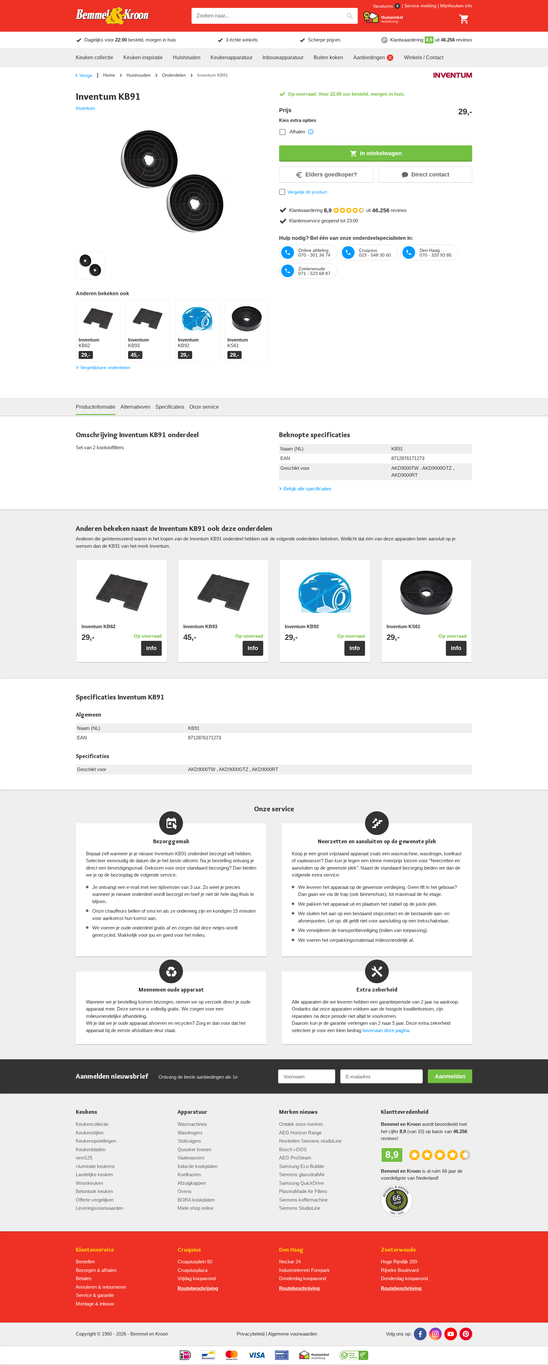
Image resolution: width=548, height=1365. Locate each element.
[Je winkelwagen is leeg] (464, 19)
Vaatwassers (191, 1157)
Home (109, 75)
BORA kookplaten (196, 1199)
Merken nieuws (298, 1112)
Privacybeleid (250, 1333)
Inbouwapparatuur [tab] (283, 57)
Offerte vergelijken (95, 1199)
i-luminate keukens (95, 1166)
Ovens (185, 1191)
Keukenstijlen (89, 1132)
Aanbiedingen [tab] (369, 57)
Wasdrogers (190, 1132)
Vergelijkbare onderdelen (105, 367)
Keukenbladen (90, 1149)
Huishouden (139, 75)
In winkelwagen (381, 153)
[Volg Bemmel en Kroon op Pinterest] (466, 1334)
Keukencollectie (92, 1124)
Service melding (420, 5)
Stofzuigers (189, 1141)
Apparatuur (192, 1112)
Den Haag (291, 1250)
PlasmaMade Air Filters (303, 1191)
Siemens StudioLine (299, 1208)
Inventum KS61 (403, 626)
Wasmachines (192, 1124)
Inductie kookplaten (198, 1166)
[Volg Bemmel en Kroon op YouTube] (450, 1334)
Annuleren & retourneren (101, 1287)
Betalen (83, 1278)
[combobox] (275, 16)
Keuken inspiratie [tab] (143, 57)
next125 (84, 1157)
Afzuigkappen (192, 1183)
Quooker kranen (194, 1149)
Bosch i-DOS (293, 1149)
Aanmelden (450, 1076)
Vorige (86, 75)
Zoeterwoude (398, 1250)
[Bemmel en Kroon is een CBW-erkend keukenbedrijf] (354, 1355)
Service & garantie (95, 1295)
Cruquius (189, 1250)
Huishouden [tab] (186, 57)
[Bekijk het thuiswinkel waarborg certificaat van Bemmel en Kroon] (383, 17)
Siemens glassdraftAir (302, 1174)
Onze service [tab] (204, 407)
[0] (464, 19)
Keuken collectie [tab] (94, 57)
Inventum (85, 108)
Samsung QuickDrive (301, 1183)
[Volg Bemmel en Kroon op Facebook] (420, 1334)
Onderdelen (174, 75)
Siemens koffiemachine (303, 1199)
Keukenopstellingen (96, 1141)
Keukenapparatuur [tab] (231, 57)
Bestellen (85, 1261)
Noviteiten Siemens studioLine (310, 1141)
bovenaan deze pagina (385, 1030)
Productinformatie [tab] (95, 407)
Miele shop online (195, 1208)
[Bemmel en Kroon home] (112, 16)
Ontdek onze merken (301, 1124)
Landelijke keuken (94, 1174)
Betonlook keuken (94, 1191)
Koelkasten (189, 1174)
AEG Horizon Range (300, 1132)
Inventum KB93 (200, 626)
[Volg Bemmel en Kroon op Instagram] (435, 1334)
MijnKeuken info (456, 5)
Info (151, 648)
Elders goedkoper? (331, 174)
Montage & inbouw (95, 1303)
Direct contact (430, 174)
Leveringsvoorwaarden (99, 1208)
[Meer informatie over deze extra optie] (311, 132)
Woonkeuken (89, 1183)
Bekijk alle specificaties (307, 488)
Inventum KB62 (98, 626)
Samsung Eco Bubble (301, 1166)
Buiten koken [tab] (328, 57)
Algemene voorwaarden (292, 1333)
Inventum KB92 (302, 626)
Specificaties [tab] (169, 407)
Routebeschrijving (198, 1288)
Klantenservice (95, 1250)
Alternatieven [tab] (135, 407)
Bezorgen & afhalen (96, 1270)
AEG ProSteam (295, 1157)
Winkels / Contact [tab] (423, 57)
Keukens (86, 1112)
